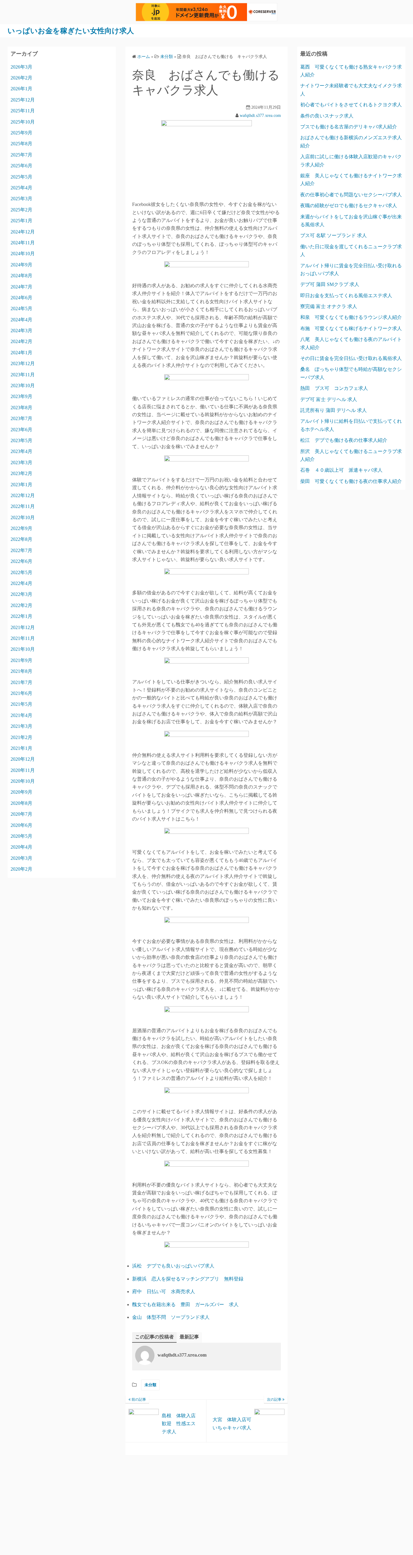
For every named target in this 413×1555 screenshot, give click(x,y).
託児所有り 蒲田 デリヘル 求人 (333, 410)
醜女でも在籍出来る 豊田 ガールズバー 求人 (185, 1304)
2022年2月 (21, 605)
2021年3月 (21, 726)
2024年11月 (23, 242)
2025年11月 (23, 110)
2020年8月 (21, 803)
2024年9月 (21, 264)
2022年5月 (21, 572)
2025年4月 (21, 187)
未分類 (150, 1385)
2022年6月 (21, 561)
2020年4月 (21, 847)
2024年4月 (21, 319)
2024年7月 (21, 286)
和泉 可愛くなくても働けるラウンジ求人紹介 (351, 317)
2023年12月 (23, 363)
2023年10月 (23, 385)
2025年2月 (21, 209)
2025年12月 (23, 99)
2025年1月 (21, 220)
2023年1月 (21, 484)
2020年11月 (23, 770)
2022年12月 (23, 495)
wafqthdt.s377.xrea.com (260, 115)
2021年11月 (23, 638)
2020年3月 (21, 858)
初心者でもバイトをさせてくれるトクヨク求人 (351, 104)
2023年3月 (21, 462)
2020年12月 (23, 759)
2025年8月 (21, 143)
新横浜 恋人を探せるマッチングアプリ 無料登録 (187, 1278)
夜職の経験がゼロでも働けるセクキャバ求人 (348, 205)
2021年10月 (23, 649)
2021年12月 (23, 627)
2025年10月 (23, 121)
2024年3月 (21, 330)
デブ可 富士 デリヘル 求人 (328, 399)
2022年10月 (23, 517)
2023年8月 (21, 407)
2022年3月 (21, 594)
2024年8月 (21, 275)
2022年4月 (21, 583)
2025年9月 (21, 132)
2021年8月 (21, 671)
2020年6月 (21, 825)
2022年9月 (21, 528)
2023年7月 (21, 418)
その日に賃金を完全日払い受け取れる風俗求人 (351, 358)
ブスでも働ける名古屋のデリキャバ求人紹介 (348, 126)
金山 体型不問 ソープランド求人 (171, 1317)
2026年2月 (21, 77)
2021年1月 (21, 748)
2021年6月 (21, 693)
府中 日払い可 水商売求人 (163, 1291)
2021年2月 (21, 737)
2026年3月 (21, 66)
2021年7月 (21, 682)
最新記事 (189, 1336)
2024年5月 (21, 308)
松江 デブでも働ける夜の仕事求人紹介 (343, 440)
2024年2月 (21, 341)
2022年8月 (21, 539)
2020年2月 (21, 869)
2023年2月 (21, 473)
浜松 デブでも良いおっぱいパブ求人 (173, 1265)
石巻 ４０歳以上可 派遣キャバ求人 (341, 470)
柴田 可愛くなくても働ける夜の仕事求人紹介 (351, 481)
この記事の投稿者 (154, 1336)
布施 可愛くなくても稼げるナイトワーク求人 (351, 328)
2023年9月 (21, 396)
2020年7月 (21, 814)
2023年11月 (23, 374)
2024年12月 (23, 231)
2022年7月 (21, 550)
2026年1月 (21, 88)
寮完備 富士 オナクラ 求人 (328, 306)
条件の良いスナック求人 (326, 115)
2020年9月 (21, 792)
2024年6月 (21, 297)
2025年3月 (21, 198)
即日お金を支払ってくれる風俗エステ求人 (346, 295)
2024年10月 (23, 253)
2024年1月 (21, 352)
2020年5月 (21, 836)
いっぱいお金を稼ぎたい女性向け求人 (71, 31)
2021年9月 (21, 660)
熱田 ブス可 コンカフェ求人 (334, 388)
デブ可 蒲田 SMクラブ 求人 (329, 284)
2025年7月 (21, 154)
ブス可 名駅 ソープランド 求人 (333, 235)
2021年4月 (21, 715)
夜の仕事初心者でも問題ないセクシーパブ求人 (351, 194)
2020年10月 (23, 781)
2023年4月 (21, 451)
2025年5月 (21, 176)
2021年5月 (21, 704)
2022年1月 (21, 616)
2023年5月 (21, 440)
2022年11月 (23, 506)
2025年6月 (21, 165)
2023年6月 (21, 429)
